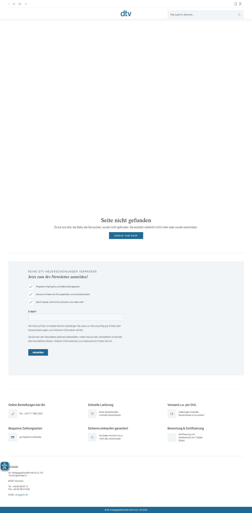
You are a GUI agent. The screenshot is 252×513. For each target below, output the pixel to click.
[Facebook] (8, 3)
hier (110, 341)
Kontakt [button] (13, 466)
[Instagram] (14, 3)
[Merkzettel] (236, 3)
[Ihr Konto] (240, 3)
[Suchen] (240, 14)
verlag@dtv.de (21, 495)
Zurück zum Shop (126, 236)
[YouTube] (19, 3)
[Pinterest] (26, 3)
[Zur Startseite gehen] (126, 13)
